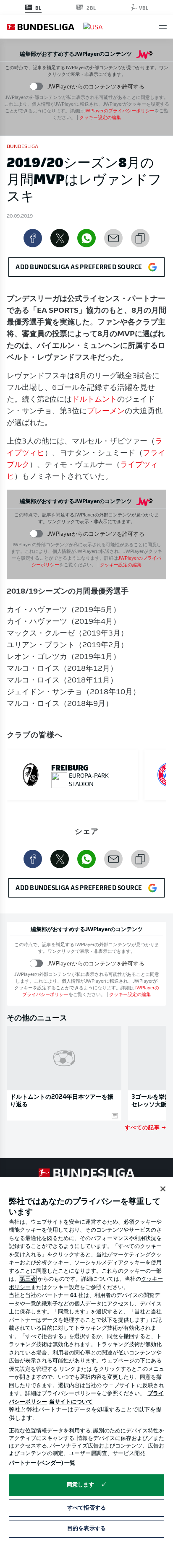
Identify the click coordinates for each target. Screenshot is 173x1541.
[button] (162, 27)
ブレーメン (106, 411)
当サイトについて (71, 1402)
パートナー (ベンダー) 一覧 (42, 1463)
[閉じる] (163, 1189)
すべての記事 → (145, 1127)
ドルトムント (94, 400)
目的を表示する (86, 1528)
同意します (80, 1485)
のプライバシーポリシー (119, 111)
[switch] (36, 87)
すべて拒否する (86, 1508)
